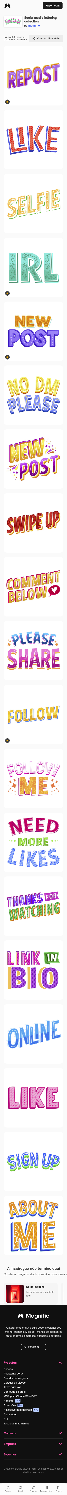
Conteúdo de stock (15, 1391)
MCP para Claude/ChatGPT (20, 1396)
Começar (10, 1433)
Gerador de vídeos (14, 1382)
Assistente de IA (13, 1373)
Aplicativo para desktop (21, 1409)
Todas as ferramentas (16, 1423)
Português (33, 1346)
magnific (34, 25)
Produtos (10, 1362)
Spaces (8, 1369)
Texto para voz (12, 1387)
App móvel (10, 1414)
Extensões (13, 1405)
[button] (33, 1347)
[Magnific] (7, 6)
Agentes (12, 1401)
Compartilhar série (48, 38)
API (6, 1419)
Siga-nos (10, 1454)
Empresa (10, 1444)
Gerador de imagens (16, 1378)
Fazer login (53, 5)
